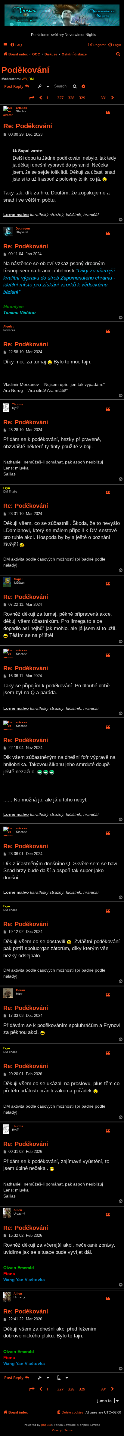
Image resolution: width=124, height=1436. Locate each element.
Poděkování (25, 70)
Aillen (18, 1210)
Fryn (6, 488)
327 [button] (60, 97)
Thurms (17, 404)
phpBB (46, 1424)
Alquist (8, 326)
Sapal (18, 579)
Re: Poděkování (27, 126)
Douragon (23, 228)
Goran (20, 990)
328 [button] (71, 97)
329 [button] (82, 97)
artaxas (21, 107)
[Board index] (62, 15)
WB (24, 79)
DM (31, 79)
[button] (31, 97)
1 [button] (47, 97)
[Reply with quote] (108, 112)
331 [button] (104, 97)
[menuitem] (16, 45)
